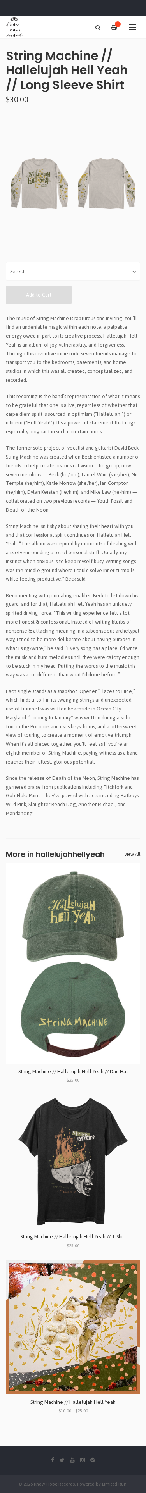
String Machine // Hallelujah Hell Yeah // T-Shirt (73, 1237)
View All (132, 854)
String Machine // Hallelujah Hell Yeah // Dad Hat (73, 1071)
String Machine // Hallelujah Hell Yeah (73, 1402)
